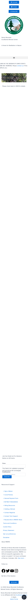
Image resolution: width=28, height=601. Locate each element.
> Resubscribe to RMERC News (12, 519)
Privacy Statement (8, 530)
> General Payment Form (10, 498)
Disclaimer (6, 537)
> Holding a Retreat (9, 509)
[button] (14, 57)
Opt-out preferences (9, 534)
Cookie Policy (7, 527)
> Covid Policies (8, 495)
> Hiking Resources (9, 505)
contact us (20, 65)
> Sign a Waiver (8, 491)
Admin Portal (14, 599)
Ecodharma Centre (21, 595)
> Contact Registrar (9, 512)
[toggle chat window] (24, 597)
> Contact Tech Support (10, 516)
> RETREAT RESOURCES (10, 502)
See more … (21, 558)
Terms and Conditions (10, 523)
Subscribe (7, 476)
